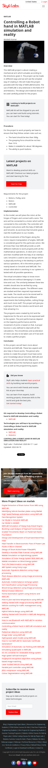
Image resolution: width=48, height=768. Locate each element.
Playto (29, 739)
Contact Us (39, 748)
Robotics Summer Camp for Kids (14, 739)
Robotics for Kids (38, 739)
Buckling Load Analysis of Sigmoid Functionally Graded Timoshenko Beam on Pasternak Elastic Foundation (22, 532)
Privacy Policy (25, 745)
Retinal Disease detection (12, 590)
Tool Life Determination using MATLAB (18, 564)
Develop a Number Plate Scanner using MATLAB (22, 552)
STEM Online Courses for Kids (19, 727)
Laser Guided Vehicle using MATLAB (17, 664)
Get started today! (13, 403)
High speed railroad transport (14, 655)
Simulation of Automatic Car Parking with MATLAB (23, 646)
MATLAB (12, 419)
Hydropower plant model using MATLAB (19, 638)
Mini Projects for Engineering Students (31, 730)
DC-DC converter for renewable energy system (21, 652)
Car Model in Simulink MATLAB (15, 520)
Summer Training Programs (11, 733)
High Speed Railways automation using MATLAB (22, 514)
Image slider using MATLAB (13, 635)
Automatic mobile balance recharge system (20, 582)
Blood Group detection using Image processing (22, 588)
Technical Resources (29, 742)
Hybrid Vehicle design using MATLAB (17, 611)
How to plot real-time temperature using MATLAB (23, 599)
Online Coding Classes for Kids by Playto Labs (28, 736)
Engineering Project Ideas (16, 724)
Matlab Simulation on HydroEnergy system (20, 555)
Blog (4, 724)
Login (44, 1)
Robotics (12, 435)
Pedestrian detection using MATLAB (17, 632)
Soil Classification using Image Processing (19, 585)
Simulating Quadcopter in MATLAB (16, 649)
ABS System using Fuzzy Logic (14, 567)
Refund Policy (35, 745)
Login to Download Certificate (24, 748)
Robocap (17, 742)
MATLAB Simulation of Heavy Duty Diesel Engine (22, 526)
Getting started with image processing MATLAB (22, 602)
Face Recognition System (12, 517)
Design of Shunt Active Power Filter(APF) (19, 549)
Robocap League (7, 742)
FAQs (39, 742)
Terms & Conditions (12, 745)
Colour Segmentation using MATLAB (17, 673)
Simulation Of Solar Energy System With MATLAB (22, 558)
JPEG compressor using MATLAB (15, 670)
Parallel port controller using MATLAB (17, 667)
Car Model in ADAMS (10, 523)
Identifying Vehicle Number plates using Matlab (22, 511)
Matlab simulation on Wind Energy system (19, 561)
